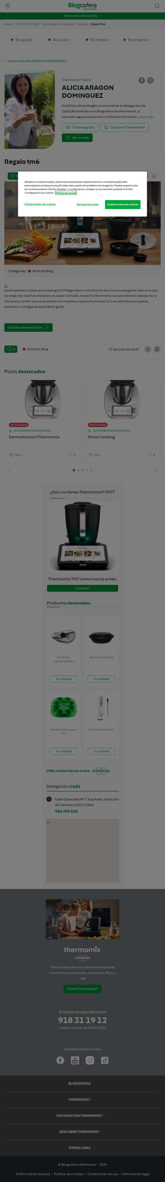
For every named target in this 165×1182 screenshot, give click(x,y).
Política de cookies (66, 192)
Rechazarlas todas (88, 204)
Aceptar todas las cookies (122, 204)
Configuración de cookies (40, 204)
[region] (82, 193)
